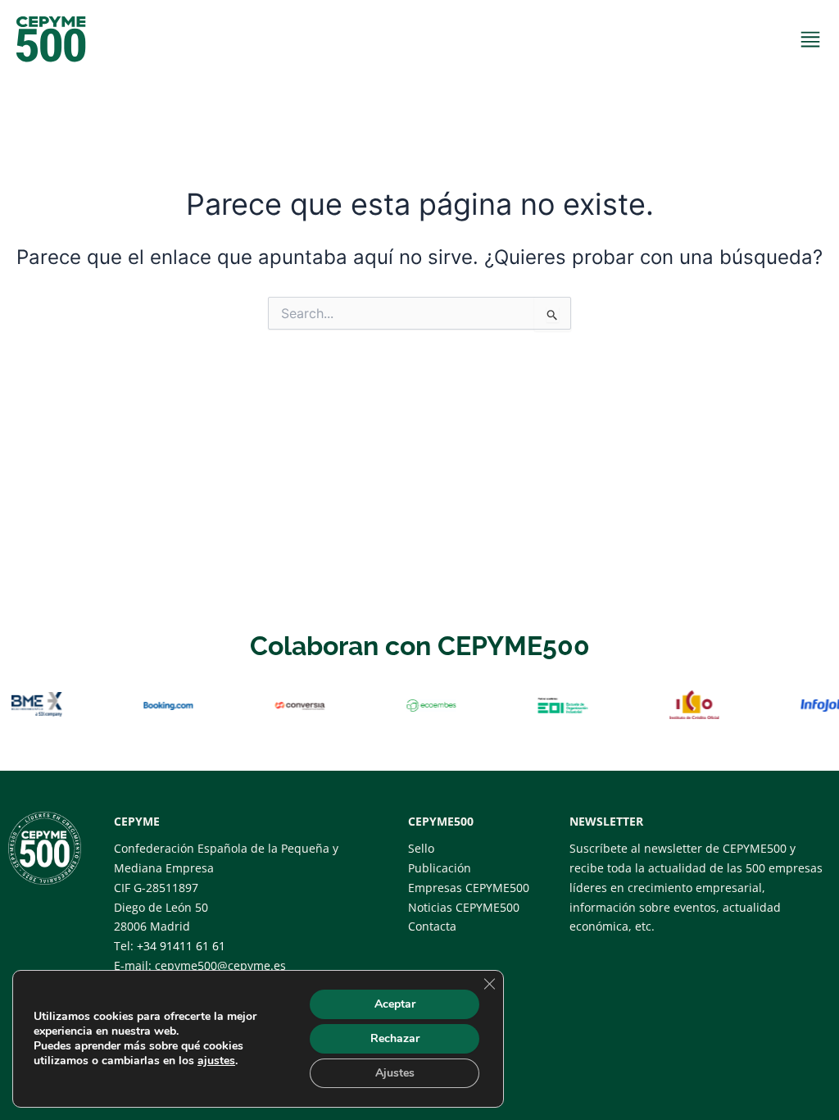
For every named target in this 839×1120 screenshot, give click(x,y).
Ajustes (395, 1073)
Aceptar (394, 1004)
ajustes (216, 1061)
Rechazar (395, 1038)
